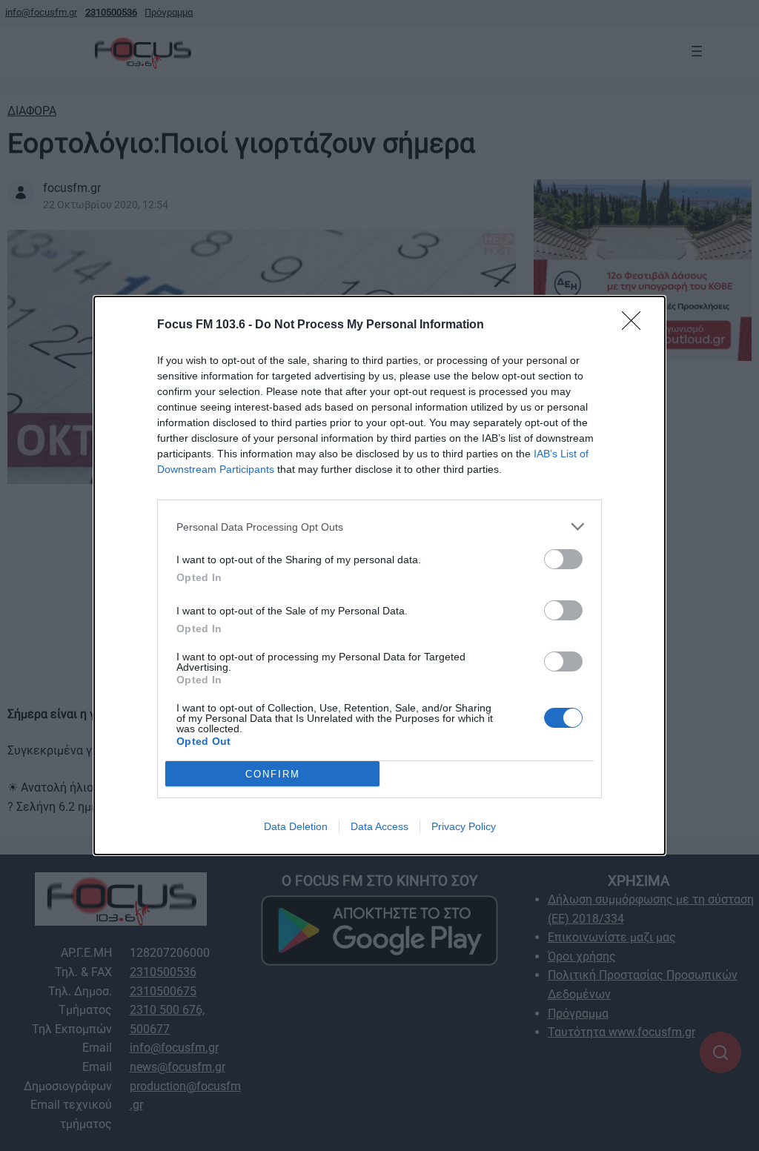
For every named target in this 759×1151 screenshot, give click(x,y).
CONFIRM (272, 774)
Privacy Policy (463, 826)
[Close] (636, 325)
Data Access (379, 826)
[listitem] (379, 526)
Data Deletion (296, 826)
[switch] (563, 559)
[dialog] (379, 575)
